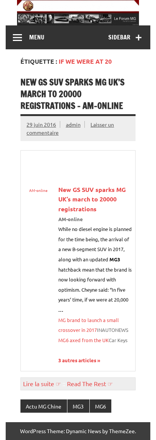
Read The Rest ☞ (90, 383)
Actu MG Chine (43, 406)
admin (73, 124)
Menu (36, 37)
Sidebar (119, 37)
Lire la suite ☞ (42, 383)
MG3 (78, 406)
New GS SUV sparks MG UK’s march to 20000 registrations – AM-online (72, 94)
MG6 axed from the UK (83, 340)
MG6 (100, 406)
